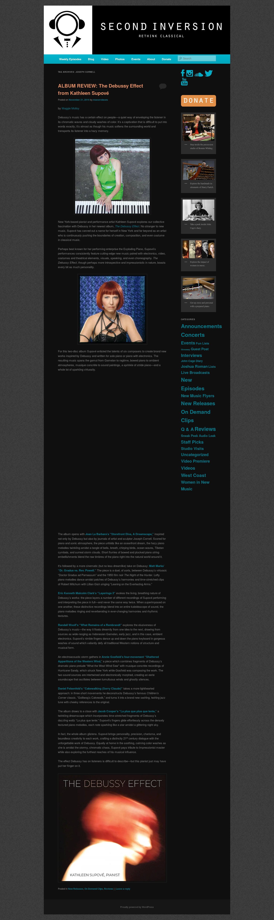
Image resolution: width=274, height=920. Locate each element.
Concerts (193, 335)
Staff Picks (192, 442)
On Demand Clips (93, 888)
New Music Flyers (197, 396)
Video (104, 59)
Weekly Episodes (70, 59)
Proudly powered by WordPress (137, 907)
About (151, 59)
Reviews (108, 888)
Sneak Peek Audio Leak (198, 435)
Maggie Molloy (70, 108)
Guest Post (200, 348)
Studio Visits (192, 448)
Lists (212, 366)
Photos (120, 59)
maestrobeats (100, 99)
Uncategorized (195, 454)
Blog (91, 59)
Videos (188, 468)
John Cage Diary (192, 361)
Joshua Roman (194, 366)
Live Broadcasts (195, 372)
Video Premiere (195, 461)
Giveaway (185, 349)
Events (135, 59)
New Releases (75, 888)
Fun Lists (202, 343)
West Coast (193, 475)
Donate (166, 59)
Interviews (191, 355)
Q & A (187, 429)
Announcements (201, 326)
